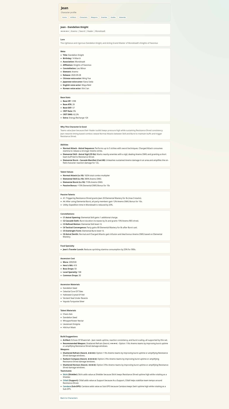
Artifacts (73, 17)
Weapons (94, 17)
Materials (122, 17)
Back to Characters (69, 398)
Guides (113, 17)
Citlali (65, 380)
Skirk (65, 374)
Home (64, 17)
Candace (67, 386)
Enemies (104, 17)
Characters (83, 17)
